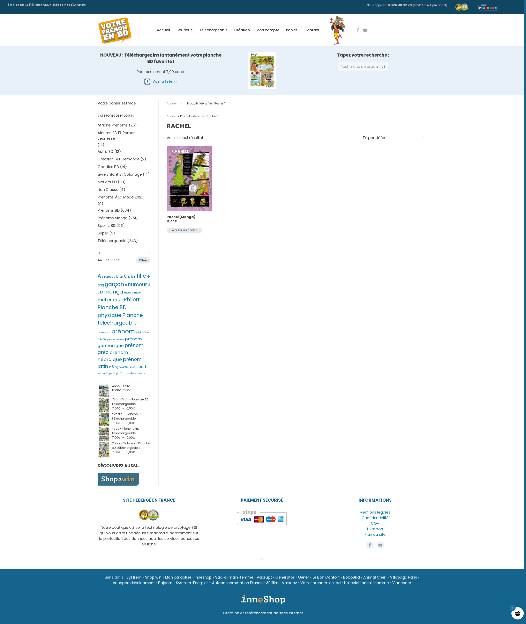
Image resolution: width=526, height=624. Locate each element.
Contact (312, 30)
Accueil (163, 30)
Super (103, 233)
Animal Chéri (374, 577)
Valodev (289, 582)
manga (113, 291)
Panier (291, 30)
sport (132, 367)
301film (272, 582)
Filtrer (143, 260)
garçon (114, 284)
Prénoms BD (109, 210)
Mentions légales (375, 512)
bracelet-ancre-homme (366, 582)
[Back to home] (115, 30)
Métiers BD (107, 181)
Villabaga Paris (403, 577)
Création (242, 30)
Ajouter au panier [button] (184, 230)
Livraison (375, 528)
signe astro (121, 367)
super (101, 373)
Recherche (383, 66)
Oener (303, 577)
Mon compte (267, 30)
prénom (123, 331)
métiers (106, 300)
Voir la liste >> (164, 81)
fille (141, 276)
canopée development (134, 582)
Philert (132, 299)
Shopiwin (153, 577)
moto (137, 292)
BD (121, 276)
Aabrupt (264, 577)
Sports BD (106, 225)
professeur (104, 332)
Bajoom (165, 582)
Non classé (108, 189)
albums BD (108, 276)
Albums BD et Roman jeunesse (117, 135)
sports (142, 366)
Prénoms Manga (113, 217)
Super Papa (112, 373)
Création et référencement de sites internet (263, 613)
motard (128, 292)
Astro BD (105, 151)
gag (101, 285)
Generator (284, 577)
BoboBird (351, 577)
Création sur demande (119, 159)
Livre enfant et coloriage (120, 174)
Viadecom (401, 582)
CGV (375, 523)
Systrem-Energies (192, 582)
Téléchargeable (213, 30)
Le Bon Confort (326, 577)
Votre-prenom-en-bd (320, 582)
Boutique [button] (184, 30)
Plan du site (375, 534)
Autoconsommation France (237, 582)
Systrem (134, 577)
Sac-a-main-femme (234, 577)
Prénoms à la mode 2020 (121, 197)
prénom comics (115, 339)
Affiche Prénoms (113, 125)
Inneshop (203, 577)
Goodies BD (108, 166)
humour (137, 284)
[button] (262, 560)
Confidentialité (375, 517)
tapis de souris (132, 373)
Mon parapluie (178, 577)
